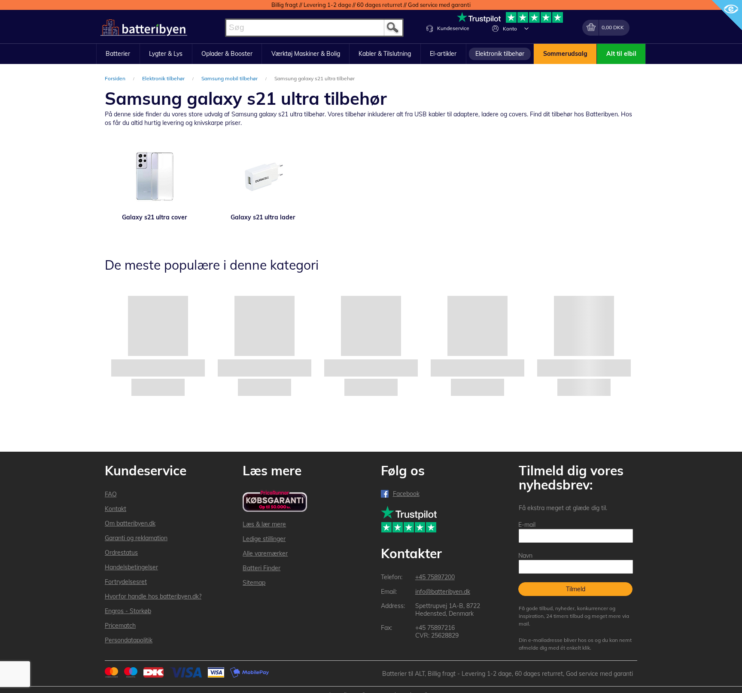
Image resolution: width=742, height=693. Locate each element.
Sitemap (254, 583)
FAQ (111, 494)
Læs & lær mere (264, 524)
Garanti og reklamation (136, 538)
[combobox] (314, 27)
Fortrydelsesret (126, 582)
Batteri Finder (261, 568)
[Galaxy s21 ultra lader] (263, 176)
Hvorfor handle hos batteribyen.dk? (153, 596)
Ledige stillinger (264, 539)
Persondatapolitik (128, 640)
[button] (526, 28)
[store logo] (143, 27)
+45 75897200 (435, 577)
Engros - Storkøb (128, 611)
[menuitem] (118, 54)
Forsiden (116, 78)
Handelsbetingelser (131, 567)
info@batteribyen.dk (442, 592)
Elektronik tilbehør (164, 78)
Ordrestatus (121, 552)
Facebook (406, 494)
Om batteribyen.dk (130, 523)
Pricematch (120, 625)
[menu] (371, 54)
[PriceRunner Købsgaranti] (275, 502)
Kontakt (115, 509)
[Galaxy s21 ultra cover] (154, 176)
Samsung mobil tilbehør (230, 78)
